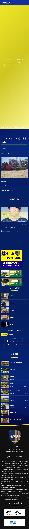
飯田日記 (5, 338)
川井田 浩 (12, 310)
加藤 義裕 (12, 296)
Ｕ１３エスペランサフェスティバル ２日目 (19, 419)
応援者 (4, 344)
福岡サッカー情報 (15, 456)
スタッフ (4, 341)
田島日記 (19, 341)
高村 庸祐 (12, 317)
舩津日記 (12, 341)
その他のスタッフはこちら (14, 330)
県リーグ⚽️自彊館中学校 (15, 391)
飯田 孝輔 (12, 303)
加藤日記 (13, 338)
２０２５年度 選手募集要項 (16, 362)
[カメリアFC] (6, 3)
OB (10, 344)
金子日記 (22, 344)
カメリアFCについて (14, 398)
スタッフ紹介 (12, 369)
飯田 (15, 344)
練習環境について (13, 412)
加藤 (3, 347)
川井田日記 (22, 338)
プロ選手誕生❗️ (13, 383)
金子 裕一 (12, 324)
